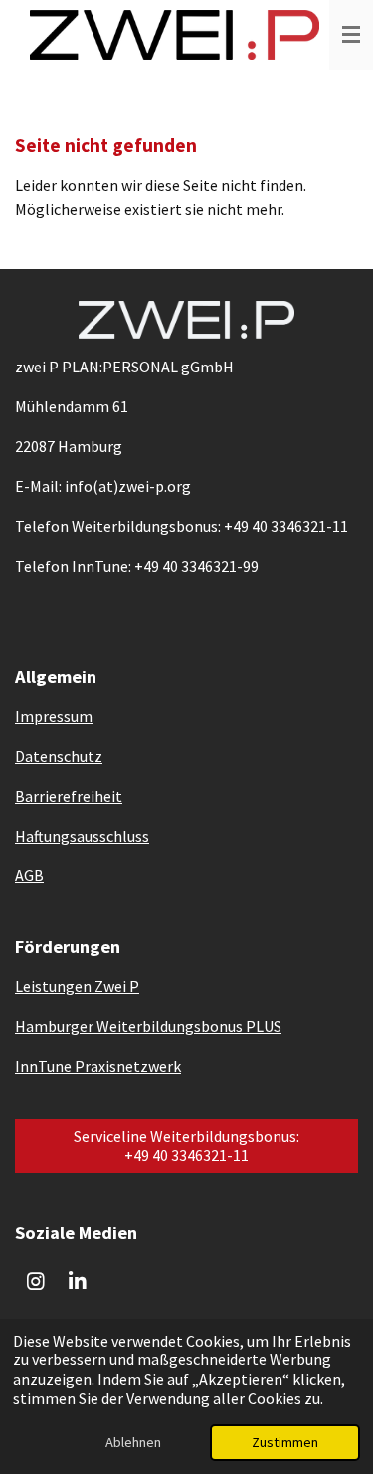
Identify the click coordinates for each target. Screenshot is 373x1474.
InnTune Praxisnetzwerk (98, 1066)
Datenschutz (58, 756)
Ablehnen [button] (133, 1442)
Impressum (54, 716)
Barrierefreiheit (68, 796)
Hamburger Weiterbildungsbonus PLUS (148, 1026)
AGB (29, 875)
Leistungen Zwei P (77, 986)
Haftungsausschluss (82, 836)
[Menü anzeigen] (351, 35)
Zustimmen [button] (285, 1442)
